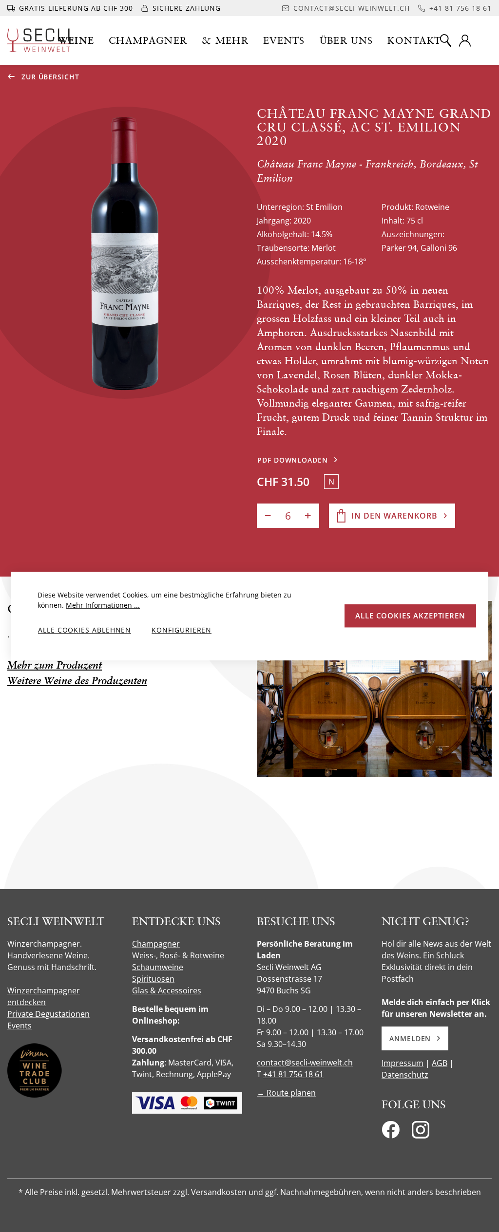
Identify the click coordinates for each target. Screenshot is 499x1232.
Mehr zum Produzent (54, 665)
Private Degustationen (48, 1013)
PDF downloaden (292, 460)
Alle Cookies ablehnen (84, 630)
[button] (76, 40)
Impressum (402, 1063)
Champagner (156, 943)
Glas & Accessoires (166, 990)
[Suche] (445, 40)
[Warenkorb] (485, 40)
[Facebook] (391, 1132)
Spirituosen (153, 978)
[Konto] (465, 40)
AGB (439, 1063)
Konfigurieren (181, 630)
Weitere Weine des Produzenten (77, 680)
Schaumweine (157, 967)
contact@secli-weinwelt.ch (305, 1062)
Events (19, 1025)
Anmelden (410, 1038)
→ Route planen (286, 1092)
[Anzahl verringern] (268, 515)
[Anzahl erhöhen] (308, 515)
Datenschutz (405, 1074)
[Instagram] (420, 1132)
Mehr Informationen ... (103, 605)
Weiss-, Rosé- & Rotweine (178, 955)
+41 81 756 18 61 (293, 1074)
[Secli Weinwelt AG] (38, 40)
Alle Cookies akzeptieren (410, 616)
